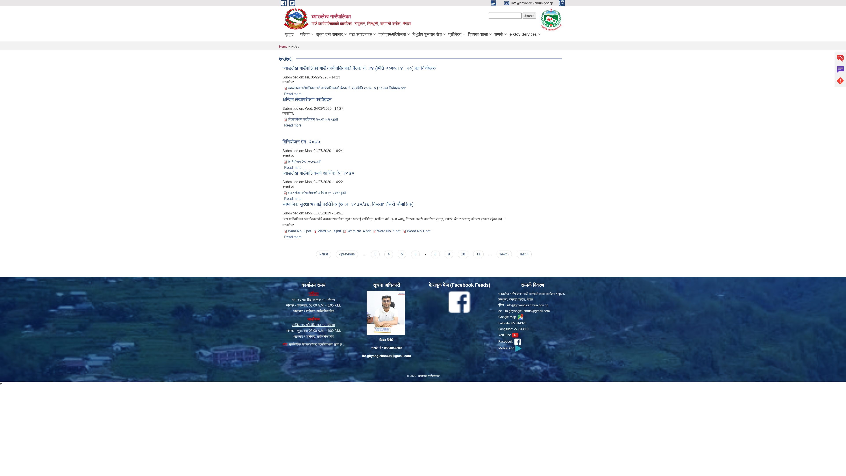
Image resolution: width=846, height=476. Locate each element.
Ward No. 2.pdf (299, 231)
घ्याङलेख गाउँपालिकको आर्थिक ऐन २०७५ (318, 173)
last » (524, 254)
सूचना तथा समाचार (329, 34)
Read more (293, 94)
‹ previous (347, 254)
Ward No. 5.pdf (388, 231)
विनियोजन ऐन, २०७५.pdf (304, 162)
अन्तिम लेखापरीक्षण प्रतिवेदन (307, 99)
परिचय (305, 34)
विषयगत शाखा (478, 34)
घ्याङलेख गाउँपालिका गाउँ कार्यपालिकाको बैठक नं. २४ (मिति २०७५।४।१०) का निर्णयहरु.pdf (347, 88)
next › (504, 254)
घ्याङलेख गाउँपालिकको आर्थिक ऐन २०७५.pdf (317, 193)
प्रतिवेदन (454, 34)
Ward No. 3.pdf (329, 231)
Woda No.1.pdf (418, 231)
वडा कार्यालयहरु (360, 34)
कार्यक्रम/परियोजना (392, 34)
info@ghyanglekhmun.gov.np (527, 305)
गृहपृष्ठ (289, 34)
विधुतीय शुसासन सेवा (427, 34)
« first (323, 254)
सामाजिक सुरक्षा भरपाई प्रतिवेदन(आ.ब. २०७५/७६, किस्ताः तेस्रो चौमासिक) (348, 204)
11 (478, 254)
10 (463, 254)
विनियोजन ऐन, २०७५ (301, 142)
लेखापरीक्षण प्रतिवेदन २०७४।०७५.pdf (313, 119)
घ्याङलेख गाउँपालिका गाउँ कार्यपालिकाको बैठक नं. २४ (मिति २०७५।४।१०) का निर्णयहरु (359, 68)
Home (283, 46)
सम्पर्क (498, 34)
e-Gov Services (523, 34)
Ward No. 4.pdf (359, 231)
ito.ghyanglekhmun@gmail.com (386, 356)
